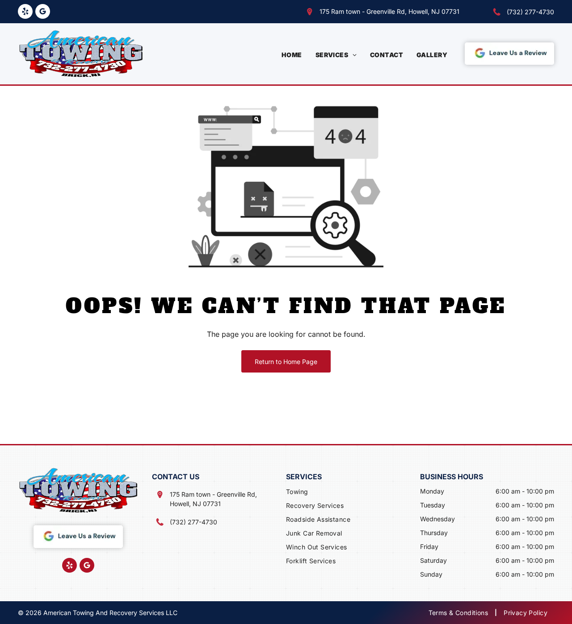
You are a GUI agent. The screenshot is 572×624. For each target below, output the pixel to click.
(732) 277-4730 (530, 12)
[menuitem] (292, 55)
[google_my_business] (42, 12)
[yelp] (25, 12)
